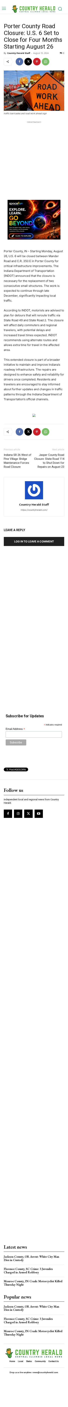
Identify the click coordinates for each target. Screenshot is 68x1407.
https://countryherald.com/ (34, 510)
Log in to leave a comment (34, 541)
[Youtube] (39, 814)
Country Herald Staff (18, 53)
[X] (28, 61)
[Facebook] (19, 61)
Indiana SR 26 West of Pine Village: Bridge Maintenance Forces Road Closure (17, 460)
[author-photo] (34, 499)
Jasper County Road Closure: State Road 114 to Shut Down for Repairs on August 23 (49, 460)
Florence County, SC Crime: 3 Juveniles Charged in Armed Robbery (28, 1270)
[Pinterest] (37, 61)
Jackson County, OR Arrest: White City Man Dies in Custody (31, 1258)
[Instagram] (18, 814)
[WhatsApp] (45, 61)
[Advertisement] (34, 158)
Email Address (15, 729)
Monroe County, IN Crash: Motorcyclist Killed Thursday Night (33, 1283)
